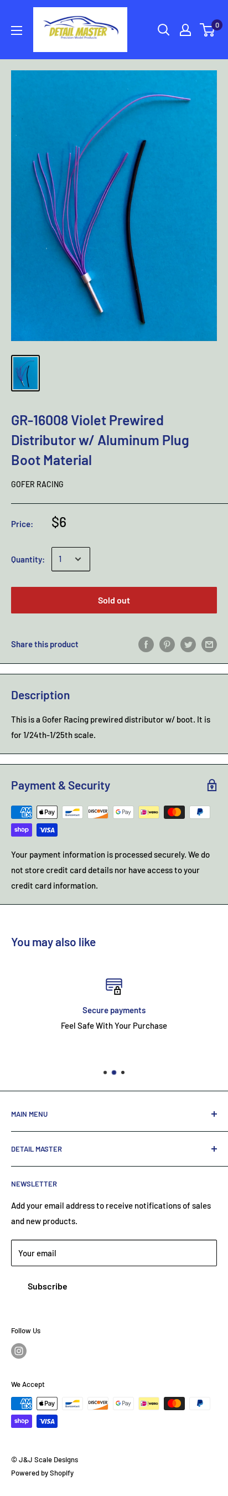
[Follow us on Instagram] (19, 1351)
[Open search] (164, 30)
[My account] (185, 30)
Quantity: (28, 559)
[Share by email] (209, 644)
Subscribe (48, 1286)
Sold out (114, 600)
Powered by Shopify (42, 1472)
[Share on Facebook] (146, 644)
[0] (208, 30)
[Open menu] (16, 30)
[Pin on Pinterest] (167, 644)
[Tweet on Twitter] (188, 644)
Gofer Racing (37, 484)
